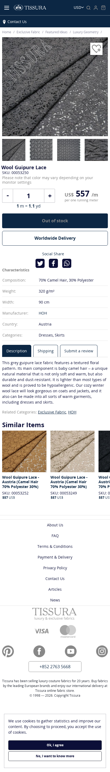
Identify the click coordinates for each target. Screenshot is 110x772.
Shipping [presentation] (46, 350)
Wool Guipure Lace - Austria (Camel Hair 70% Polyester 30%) (20, 482)
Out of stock (55, 221)
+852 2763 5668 (55, 667)
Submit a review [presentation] (78, 350)
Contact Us (17, 21)
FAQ (55, 535)
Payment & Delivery (55, 557)
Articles (55, 589)
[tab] (16, 351)
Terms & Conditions (55, 546)
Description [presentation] (16, 350)
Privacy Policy (55, 567)
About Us (55, 524)
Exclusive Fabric (52, 412)
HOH (43, 313)
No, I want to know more (55, 756)
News (55, 600)
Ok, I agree (55, 745)
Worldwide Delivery (55, 238)
